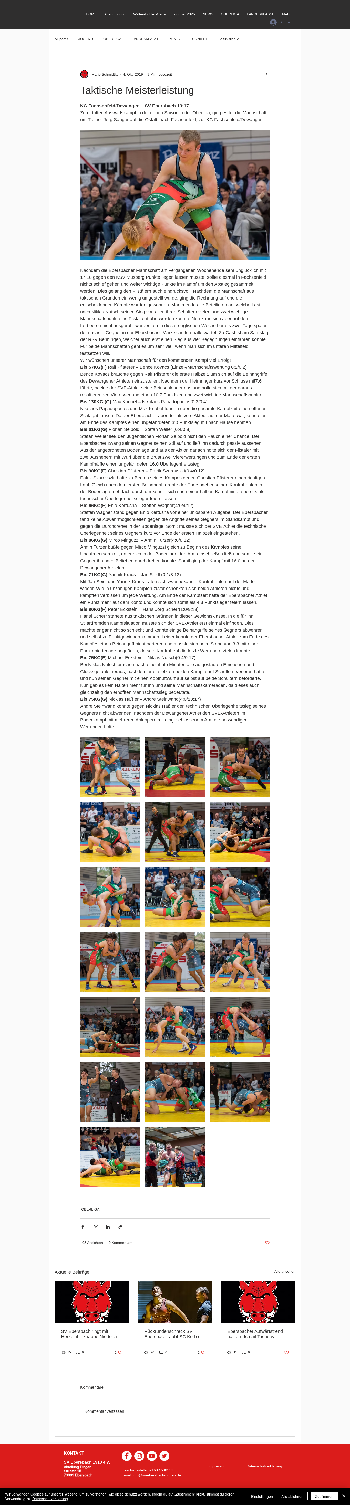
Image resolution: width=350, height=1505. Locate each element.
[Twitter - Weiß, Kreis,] (164, 1456)
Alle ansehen (284, 1271)
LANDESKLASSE (145, 39)
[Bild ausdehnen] (110, 767)
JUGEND (85, 39)
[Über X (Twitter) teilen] (95, 1226)
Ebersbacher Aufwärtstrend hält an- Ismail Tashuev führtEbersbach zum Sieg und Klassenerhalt (257, 1334)
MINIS (175, 39)
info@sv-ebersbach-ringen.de (157, 1475)
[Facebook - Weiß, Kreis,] (127, 1456)
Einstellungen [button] (262, 1496)
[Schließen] (344, 1496)
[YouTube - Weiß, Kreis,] (152, 1456)
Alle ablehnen (292, 1496)
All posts (61, 39)
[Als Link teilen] (120, 1226)
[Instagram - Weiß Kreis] (139, 1456)
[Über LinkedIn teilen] (107, 1226)
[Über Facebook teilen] (82, 1226)
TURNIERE (199, 39)
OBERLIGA (112, 39)
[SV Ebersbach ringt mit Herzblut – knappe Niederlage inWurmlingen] (92, 1302)
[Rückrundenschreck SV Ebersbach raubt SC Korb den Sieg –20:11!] (175, 1302)
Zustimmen (324, 1496)
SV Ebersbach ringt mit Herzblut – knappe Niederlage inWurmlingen (91, 1334)
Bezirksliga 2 (228, 39)
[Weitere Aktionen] (267, 74)
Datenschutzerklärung (50, 1498)
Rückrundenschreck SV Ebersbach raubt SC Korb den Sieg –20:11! (175, 1334)
